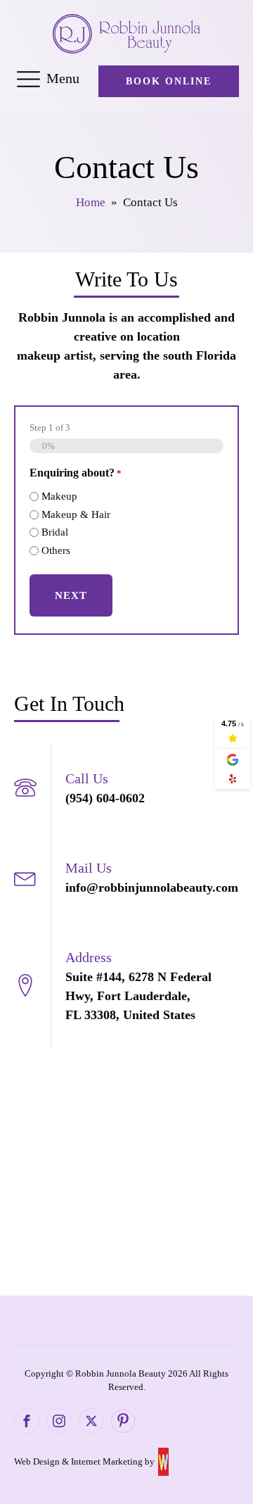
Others (55, 550)
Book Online (169, 81)
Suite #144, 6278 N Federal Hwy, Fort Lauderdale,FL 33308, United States (138, 996)
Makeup (59, 496)
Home (90, 202)
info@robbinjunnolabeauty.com (151, 887)
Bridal (54, 532)
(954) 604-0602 (105, 798)
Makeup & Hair (75, 514)
